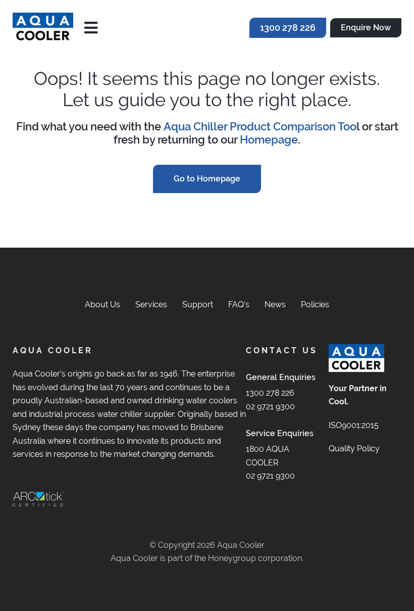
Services (151, 304)
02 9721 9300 (270, 406)
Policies (315, 304)
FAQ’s (238, 304)
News (275, 304)
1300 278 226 (270, 393)
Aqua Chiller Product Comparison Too (260, 126)
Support (197, 304)
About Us (102, 304)
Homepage (269, 139)
